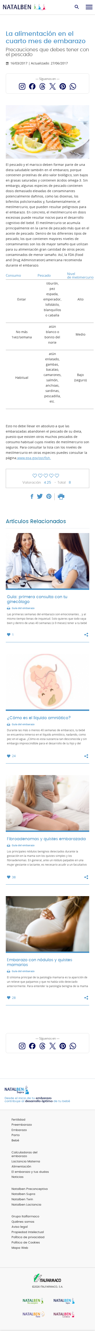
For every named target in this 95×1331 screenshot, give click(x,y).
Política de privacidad (28, 1237)
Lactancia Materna (26, 1161)
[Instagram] (22, 86)
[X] (52, 86)
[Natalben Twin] (32, 1315)
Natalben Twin (22, 1199)
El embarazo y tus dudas (30, 1171)
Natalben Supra (23, 1194)
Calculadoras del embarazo (24, 1154)
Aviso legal (20, 1226)
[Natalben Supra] (63, 1301)
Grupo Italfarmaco (25, 1216)
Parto (16, 1135)
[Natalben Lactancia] (63, 1315)
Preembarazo (22, 1124)
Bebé (15, 1140)
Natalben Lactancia (26, 1204)
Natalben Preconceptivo (30, 1189)
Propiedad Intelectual (28, 1232)
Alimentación (21, 1166)
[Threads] (42, 86)
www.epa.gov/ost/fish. (33, 458)
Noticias (18, 1177)
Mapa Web (20, 1247)
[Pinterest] (62, 86)
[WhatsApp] (73, 86)
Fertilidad (18, 1119)
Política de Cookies (26, 1242)
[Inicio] (25, 7)
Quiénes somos (23, 1221)
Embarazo (19, 1130)
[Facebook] (32, 86)
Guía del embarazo (23, 608)
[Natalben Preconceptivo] (32, 1301)
